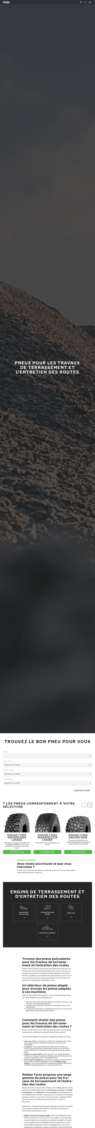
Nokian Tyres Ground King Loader (16, 837)
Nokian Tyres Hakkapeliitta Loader (47, 837)
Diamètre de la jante (8, 770)
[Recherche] (85, 2)
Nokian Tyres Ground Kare (78, 835)
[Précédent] (84, 805)
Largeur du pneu (7, 761)
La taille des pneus (8, 779)
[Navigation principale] (90, 2)
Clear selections (82, 790)
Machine (5, 752)
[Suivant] (90, 805)
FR (81, 2)
